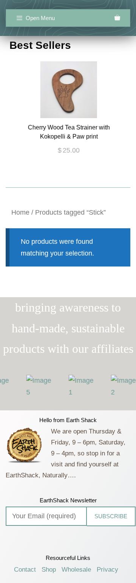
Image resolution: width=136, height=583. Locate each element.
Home (20, 212)
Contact (25, 569)
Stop (71, 181)
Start (65, 181)
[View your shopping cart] (117, 17)
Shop (49, 569)
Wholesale (76, 569)
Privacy (107, 569)
